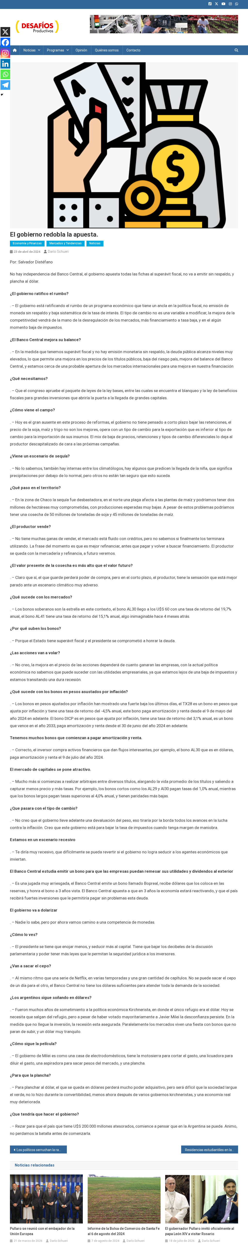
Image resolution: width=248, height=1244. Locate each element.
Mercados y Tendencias (65, 243)
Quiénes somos (107, 50)
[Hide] (2, 95)
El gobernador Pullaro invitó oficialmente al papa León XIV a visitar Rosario (199, 1231)
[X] (5, 32)
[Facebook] (5, 42)
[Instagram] (5, 53)
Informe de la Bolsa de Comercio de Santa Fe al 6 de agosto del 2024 (124, 1231)
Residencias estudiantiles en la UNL (211, 1150)
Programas (55, 50)
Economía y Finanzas (27, 243)
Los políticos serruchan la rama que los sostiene (42, 1150)
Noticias (29, 50)
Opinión (81, 50)
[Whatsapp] (5, 74)
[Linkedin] (5, 64)
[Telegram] (5, 85)
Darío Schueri (58, 251)
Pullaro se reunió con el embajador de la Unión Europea (42, 1231)
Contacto (133, 50)
